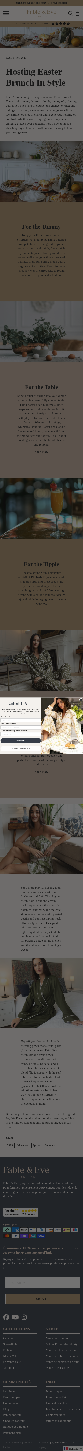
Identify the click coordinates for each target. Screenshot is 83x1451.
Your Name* (5, 717)
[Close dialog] (81, 699)
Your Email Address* (8, 723)
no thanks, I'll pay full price (21, 748)
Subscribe (20, 740)
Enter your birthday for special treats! (14, 730)
